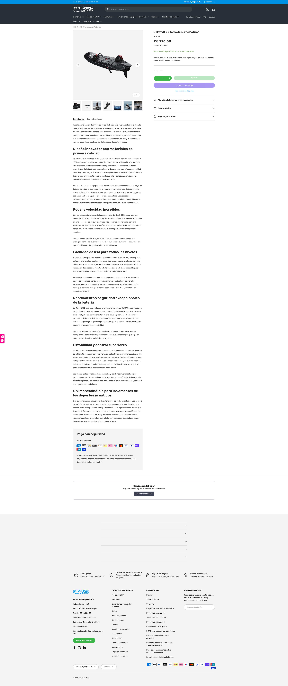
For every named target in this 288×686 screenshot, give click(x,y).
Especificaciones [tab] (94, 119)
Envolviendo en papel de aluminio (132, 17)
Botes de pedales (119, 616)
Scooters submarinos (120, 629)
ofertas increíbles (91, 2)
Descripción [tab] (78, 119)
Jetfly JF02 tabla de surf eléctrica (90, 27)
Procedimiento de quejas (156, 626)
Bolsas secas (117, 638)
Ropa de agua (117, 647)
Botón (154, 17)
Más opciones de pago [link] (184, 91)
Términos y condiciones (156, 617)
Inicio (74, 27)
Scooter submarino (120, 643)
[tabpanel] (108, 273)
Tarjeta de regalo (193, 17)
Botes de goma (118, 620)
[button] (213, 9)
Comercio (77, 17)
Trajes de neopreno (120, 652)
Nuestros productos (84, 640)
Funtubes (108, 17)
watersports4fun (83, 678)
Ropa (75, 21)
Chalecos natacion (119, 656)
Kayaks (115, 625)
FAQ (204, 17)
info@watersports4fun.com (84, 617)
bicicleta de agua (169, 17)
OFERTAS (87, 21)
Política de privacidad (155, 622)
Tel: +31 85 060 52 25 (82, 613)
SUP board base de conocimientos (160, 631)
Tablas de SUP (93, 17)
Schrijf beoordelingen (144, 494)
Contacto (150, 604)
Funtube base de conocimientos (159, 657)
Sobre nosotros (152, 599)
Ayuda (96, 21)
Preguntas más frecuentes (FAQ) (160, 608)
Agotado (194, 78)
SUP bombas (117, 634)
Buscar (212, 17)
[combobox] (148, 9)
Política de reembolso (155, 613)
